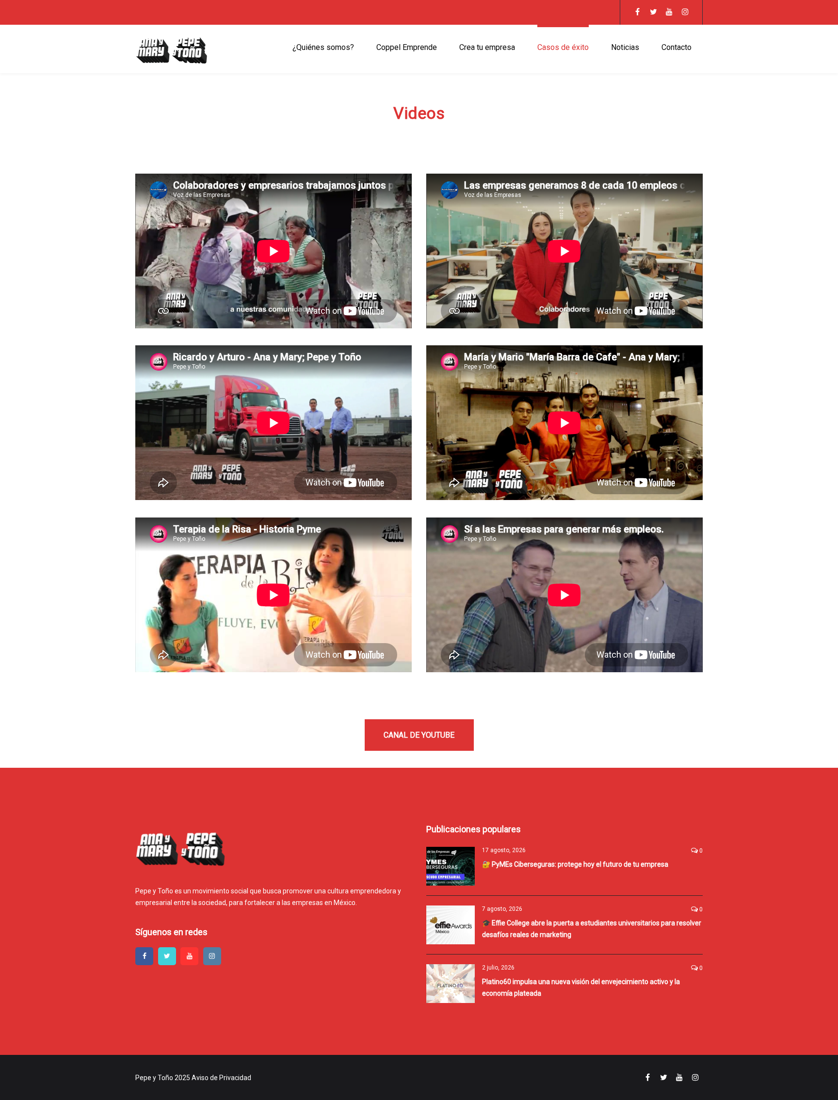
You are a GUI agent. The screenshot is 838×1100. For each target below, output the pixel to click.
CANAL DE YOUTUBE (419, 735)
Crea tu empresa (487, 47)
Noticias (625, 47)
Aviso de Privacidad (221, 1078)
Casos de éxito (563, 47)
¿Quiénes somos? (323, 47)
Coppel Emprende (406, 47)
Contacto (676, 47)
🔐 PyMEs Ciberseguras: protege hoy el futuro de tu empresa (575, 864)
